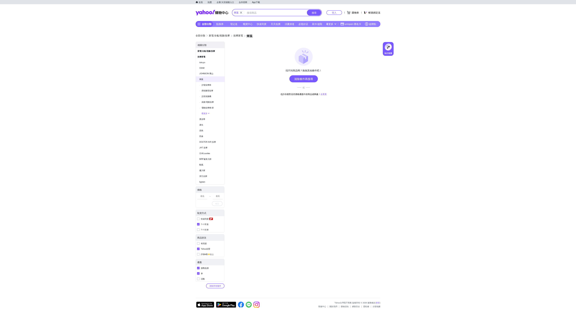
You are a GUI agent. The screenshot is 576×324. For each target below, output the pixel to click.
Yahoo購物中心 (212, 12)
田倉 (201, 136)
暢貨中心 (248, 24)
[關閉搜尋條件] (241, 12)
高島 (201, 130)
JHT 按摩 (203, 147)
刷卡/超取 (317, 24)
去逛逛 (323, 94)
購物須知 (345, 306)
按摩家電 (201, 56)
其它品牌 (203, 176)
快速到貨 (261, 24)
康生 (201, 124)
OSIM (201, 67)
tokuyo (202, 62)
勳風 (201, 164)
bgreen (202, 181)
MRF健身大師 (205, 159)
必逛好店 (303, 24)
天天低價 (275, 24)
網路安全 (356, 306)
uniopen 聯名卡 (353, 24)
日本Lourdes (204, 153)
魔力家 (202, 170)
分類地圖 (376, 306)
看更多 (329, 24)
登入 (334, 12)
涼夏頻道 (289, 24)
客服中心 (322, 306)
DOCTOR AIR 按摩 (207, 141)
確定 (217, 203)
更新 (378, 302)
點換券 (220, 24)
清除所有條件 (215, 285)
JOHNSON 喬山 (206, 73)
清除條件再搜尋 (303, 79)
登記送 (233, 24)
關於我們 (333, 306)
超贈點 (372, 24)
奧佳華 (202, 119)
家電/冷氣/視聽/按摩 (206, 51)
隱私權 (366, 306)
